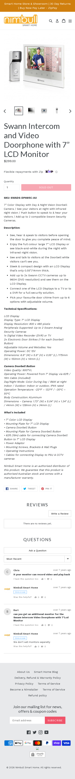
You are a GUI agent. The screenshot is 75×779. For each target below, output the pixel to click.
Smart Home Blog (46, 672)
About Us (23, 672)
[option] (18, 111)
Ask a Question (37, 550)
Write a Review (60, 513)
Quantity (9, 181)
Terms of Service (49, 683)
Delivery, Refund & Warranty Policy (37, 677)
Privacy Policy (24, 683)
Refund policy (37, 695)
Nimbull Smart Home (27, 767)
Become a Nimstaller (24, 689)
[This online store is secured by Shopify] (37, 757)
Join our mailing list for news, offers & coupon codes (37, 709)
